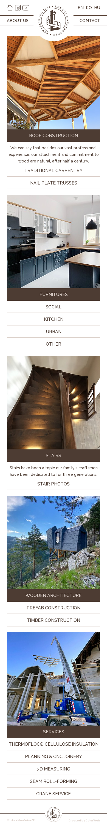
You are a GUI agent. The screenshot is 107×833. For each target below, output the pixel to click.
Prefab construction (53, 607)
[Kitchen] (53, 286)
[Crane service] (53, 724)
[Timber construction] (53, 587)
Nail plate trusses (53, 183)
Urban (53, 331)
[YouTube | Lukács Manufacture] (25, 7)
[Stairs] (53, 448)
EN (81, 7)
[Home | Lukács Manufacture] (10, 7)
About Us (18, 20)
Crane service (53, 793)
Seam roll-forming (53, 781)
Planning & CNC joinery (53, 756)
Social (53, 307)
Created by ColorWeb (84, 820)
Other (53, 344)
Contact (90, 20)
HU (97, 7)
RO (89, 7)
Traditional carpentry (53, 170)
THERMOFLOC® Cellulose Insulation (53, 744)
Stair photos (53, 484)
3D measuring (53, 769)
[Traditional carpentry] (53, 128)
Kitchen (53, 319)
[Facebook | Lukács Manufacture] (18, 7)
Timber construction (53, 620)
